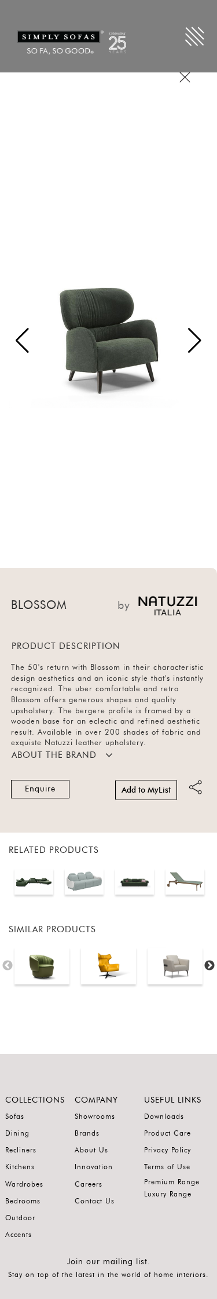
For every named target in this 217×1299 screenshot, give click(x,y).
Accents (18, 1234)
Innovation (94, 1166)
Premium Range (172, 1181)
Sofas (14, 1116)
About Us (91, 1150)
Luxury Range (168, 1194)
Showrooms (95, 1116)
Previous (7, 966)
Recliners (20, 1150)
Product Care (167, 1133)
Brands (87, 1133)
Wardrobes (24, 1184)
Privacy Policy (167, 1150)
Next (209, 966)
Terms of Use (167, 1166)
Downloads (164, 1116)
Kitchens (20, 1166)
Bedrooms (23, 1201)
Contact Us (95, 1201)
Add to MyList (146, 790)
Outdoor (20, 1217)
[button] (195, 340)
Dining (17, 1133)
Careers (88, 1184)
